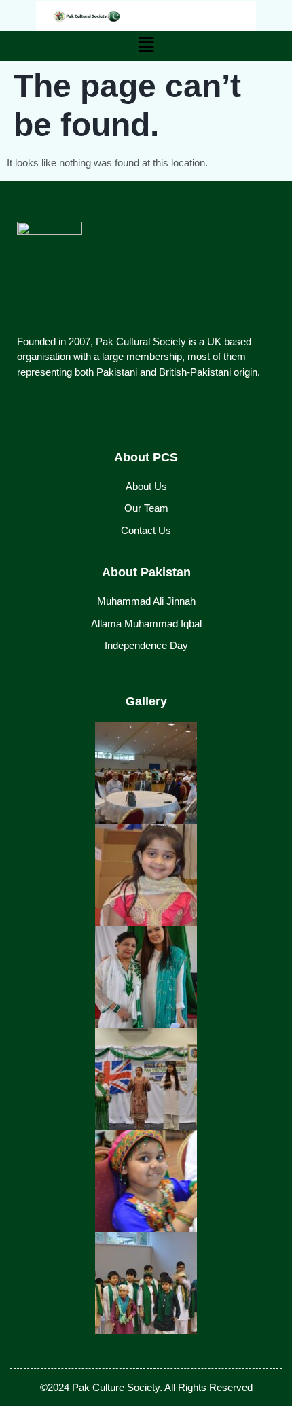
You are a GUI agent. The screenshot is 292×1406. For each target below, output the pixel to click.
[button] (146, 46)
